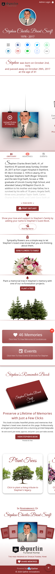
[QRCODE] (8, 45)
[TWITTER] (37, 45)
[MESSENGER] (27, 45)
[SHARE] (37, 51)
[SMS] (27, 51)
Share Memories (29, 562)
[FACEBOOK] (18, 45)
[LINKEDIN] (8, 51)
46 (52, 331)
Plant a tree (27, 288)
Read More (27, 203)
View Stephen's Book (27, 437)
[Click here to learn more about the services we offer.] (27, 550)
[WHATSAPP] (46, 45)
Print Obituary (29, 208)
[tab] (11, 155)
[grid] (27, 118)
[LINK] (46, 51)
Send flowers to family (27, 251)
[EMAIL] (18, 51)
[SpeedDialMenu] (48, 567)
